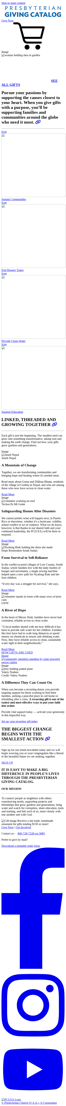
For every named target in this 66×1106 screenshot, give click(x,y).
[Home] (33, 17)
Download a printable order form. (20, 845)
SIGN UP (7, 762)
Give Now (7, 20)
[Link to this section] (38, 122)
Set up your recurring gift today (19, 721)
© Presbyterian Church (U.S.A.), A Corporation (29, 1102)
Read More (7, 494)
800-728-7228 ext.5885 (31, 833)
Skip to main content (13, 3)
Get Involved (23, 827)
